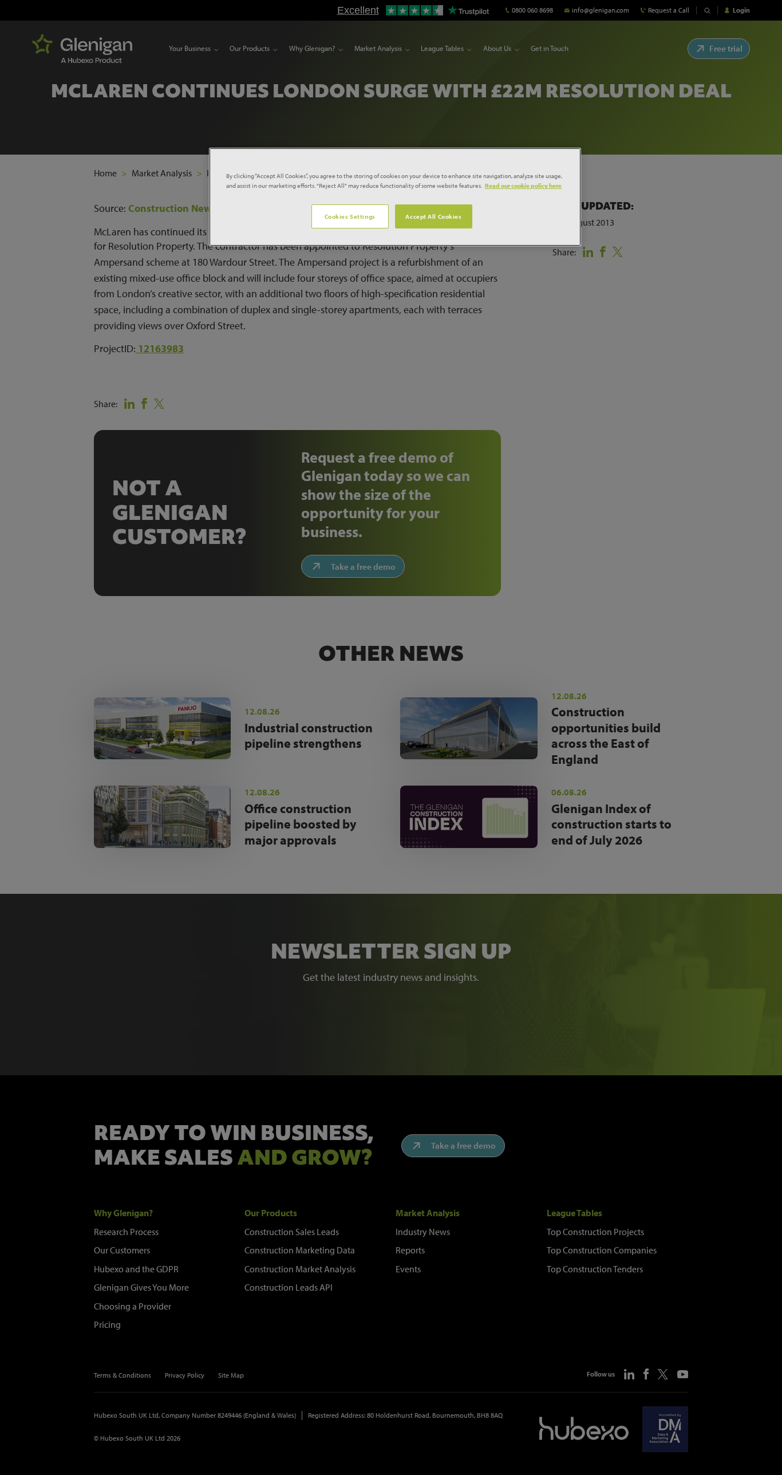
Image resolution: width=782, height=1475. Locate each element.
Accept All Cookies (433, 216)
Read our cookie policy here (523, 185)
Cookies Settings (350, 216)
